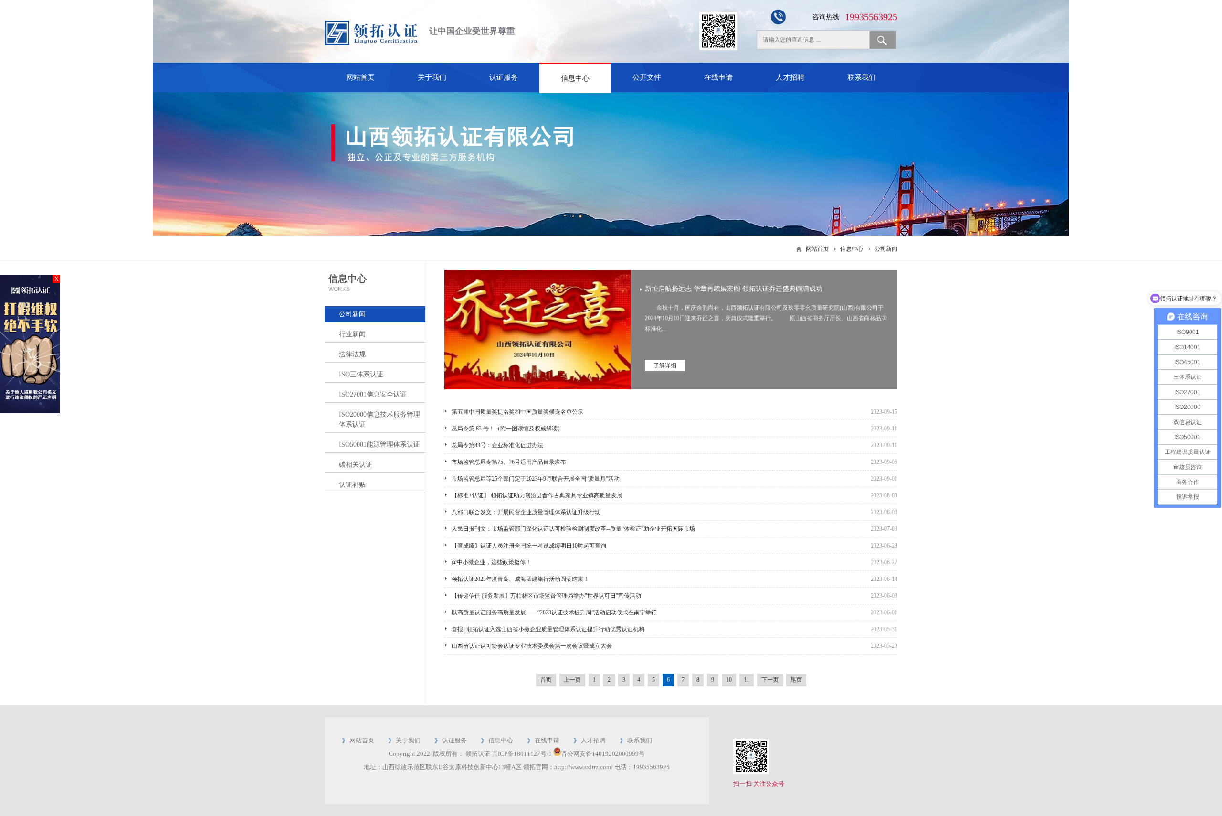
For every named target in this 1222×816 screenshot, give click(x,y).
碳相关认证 (355, 464)
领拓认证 (477, 753)
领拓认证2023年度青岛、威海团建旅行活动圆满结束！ (520, 579)
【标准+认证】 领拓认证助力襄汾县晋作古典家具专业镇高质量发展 (537, 495)
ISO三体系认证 (361, 374)
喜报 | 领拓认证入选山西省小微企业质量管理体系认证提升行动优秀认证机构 (548, 629)
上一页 (572, 679)
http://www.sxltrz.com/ (583, 767)
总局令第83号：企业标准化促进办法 (497, 445)
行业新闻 (352, 334)
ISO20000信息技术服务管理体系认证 (379, 419)
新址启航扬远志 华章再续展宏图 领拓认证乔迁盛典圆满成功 (733, 288)
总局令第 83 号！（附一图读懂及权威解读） (507, 428)
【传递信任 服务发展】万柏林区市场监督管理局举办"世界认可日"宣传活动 (546, 595)
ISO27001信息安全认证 (373, 394)
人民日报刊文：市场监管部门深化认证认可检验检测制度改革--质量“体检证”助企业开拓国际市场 (573, 529)
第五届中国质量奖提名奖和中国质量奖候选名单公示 (517, 411)
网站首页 (360, 77)
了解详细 (664, 365)
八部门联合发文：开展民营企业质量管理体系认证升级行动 (526, 512)
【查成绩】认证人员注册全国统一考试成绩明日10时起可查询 (529, 545)
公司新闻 (885, 249)
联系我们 (861, 77)
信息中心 (575, 78)
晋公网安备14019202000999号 (603, 753)
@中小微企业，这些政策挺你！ (491, 562)
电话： (623, 767)
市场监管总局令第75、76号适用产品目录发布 (509, 462)
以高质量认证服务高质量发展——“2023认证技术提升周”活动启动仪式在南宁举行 (554, 612)
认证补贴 (352, 484)
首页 (546, 679)
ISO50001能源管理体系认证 (379, 444)
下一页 (770, 679)
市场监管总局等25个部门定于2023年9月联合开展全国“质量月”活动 (536, 478)
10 (729, 679)
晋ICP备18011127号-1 (522, 753)
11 (746, 679)
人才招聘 (790, 77)
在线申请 (718, 77)
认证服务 (503, 77)
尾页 (796, 679)
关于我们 (432, 77)
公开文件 (646, 77)
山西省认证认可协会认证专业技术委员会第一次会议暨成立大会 (532, 646)
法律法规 (352, 354)
